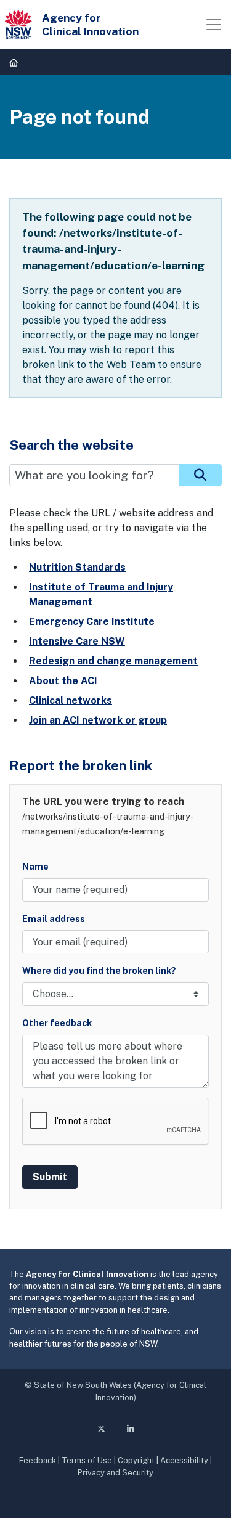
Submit (50, 1177)
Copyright (136, 1460)
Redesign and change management (113, 661)
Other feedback (57, 1023)
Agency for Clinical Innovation (87, 1274)
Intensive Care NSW (77, 641)
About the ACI (63, 681)
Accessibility (184, 1460)
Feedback (37, 1460)
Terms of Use (87, 1460)
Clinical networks (70, 700)
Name (35, 866)
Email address (53, 918)
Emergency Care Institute (92, 621)
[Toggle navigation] (214, 24)
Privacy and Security (115, 1472)
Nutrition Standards (77, 567)
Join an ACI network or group (98, 720)
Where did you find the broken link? (99, 970)
